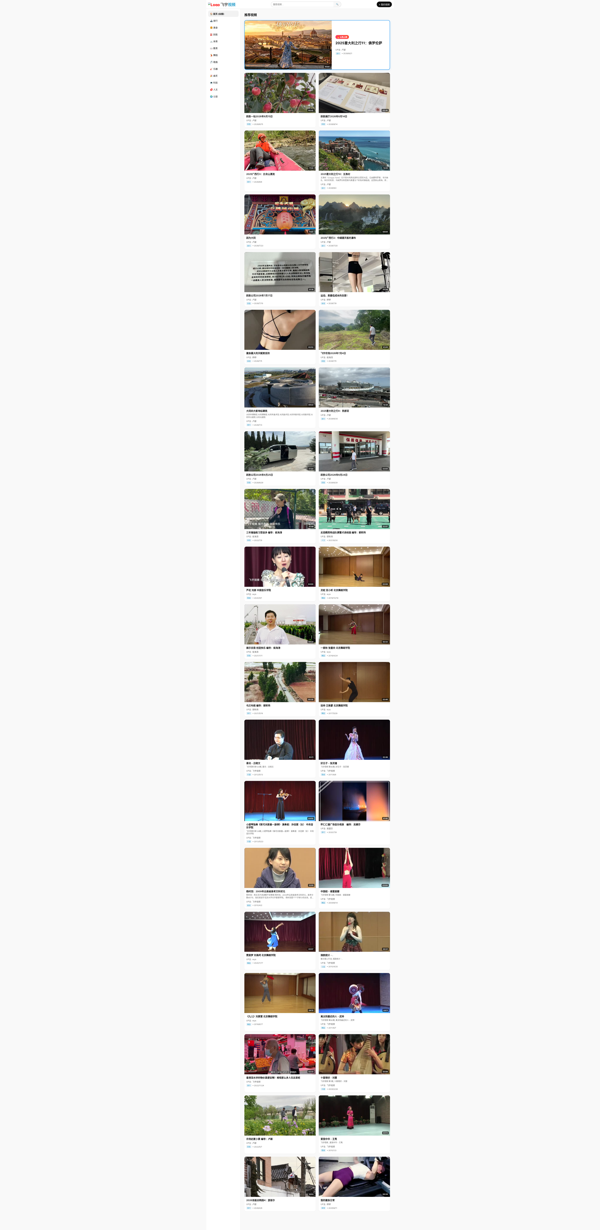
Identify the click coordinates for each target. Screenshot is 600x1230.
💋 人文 (214, 89)
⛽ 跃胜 (214, 34)
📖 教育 (214, 48)
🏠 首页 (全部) (217, 14)
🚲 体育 (214, 41)
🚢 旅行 (214, 20)
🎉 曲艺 (214, 75)
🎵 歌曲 (214, 62)
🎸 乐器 (214, 69)
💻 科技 (214, 82)
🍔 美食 (214, 27)
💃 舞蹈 (214, 55)
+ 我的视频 (384, 4)
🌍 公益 (214, 96)
